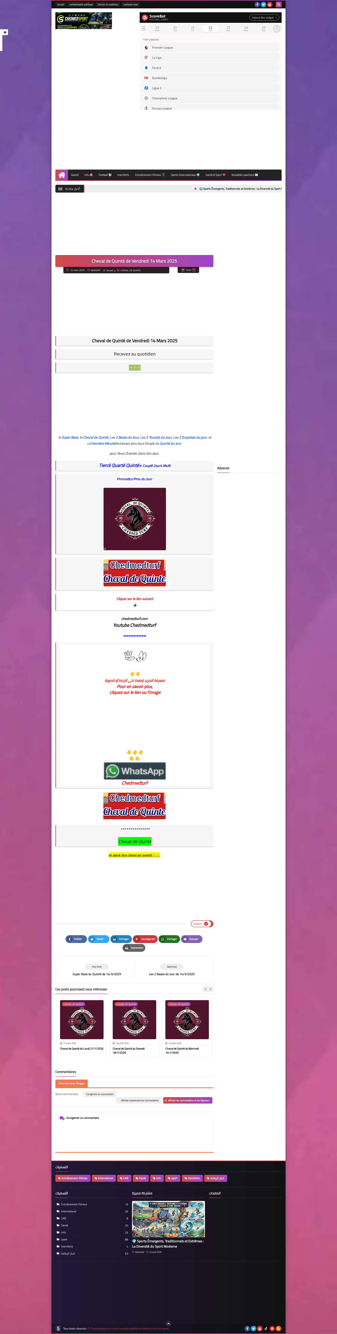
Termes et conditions (108, 4)
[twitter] (263, 4)
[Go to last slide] (205, 989)
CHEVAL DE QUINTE (131, 270)
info (158, 1178)
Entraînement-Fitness (75, 1178)
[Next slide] (210, 989)
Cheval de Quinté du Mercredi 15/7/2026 (182, 1050)
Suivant (197, 923)
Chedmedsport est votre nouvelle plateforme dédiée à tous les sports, (130, 1329)
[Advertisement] (211, 138)
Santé (142, 1178)
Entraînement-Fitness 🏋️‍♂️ (150, 174)
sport (174, 1178)
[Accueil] (61, 175)
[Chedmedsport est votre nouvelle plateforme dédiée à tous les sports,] (83, 20)
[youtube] (269, 4)
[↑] (168, 1324)
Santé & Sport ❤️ (216, 174)
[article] (171, 970)
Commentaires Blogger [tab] (71, 1083)
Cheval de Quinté (95, 437)
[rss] (278, 1328)
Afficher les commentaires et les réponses (188, 1100)
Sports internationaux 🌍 (185, 174)
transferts (123, 174)
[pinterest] (272, 1328)
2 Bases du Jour (127, 437)
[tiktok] (266, 1328)
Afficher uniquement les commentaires (140, 1100)
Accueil (60, 4)
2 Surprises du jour (193, 437)
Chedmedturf (135, 783)
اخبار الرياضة (217, 1178)
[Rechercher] (279, 4)
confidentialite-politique (81, 4)
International (105, 1178)
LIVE (126, 1178)
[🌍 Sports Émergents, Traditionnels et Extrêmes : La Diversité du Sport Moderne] (168, 1219)
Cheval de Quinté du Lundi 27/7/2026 (81, 1048)
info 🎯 (88, 174)
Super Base (70, 437)
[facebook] (257, 4)
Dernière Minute (103, 443)
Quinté (75, 174)
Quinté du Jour (171, 443)
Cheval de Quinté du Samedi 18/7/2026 (129, 1050)
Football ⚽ (105, 174)
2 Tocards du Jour (159, 437)
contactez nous (130, 4)
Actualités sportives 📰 (244, 174)
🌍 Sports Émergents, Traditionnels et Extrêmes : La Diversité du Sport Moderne (191, 188)
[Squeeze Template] (58, 1328)
